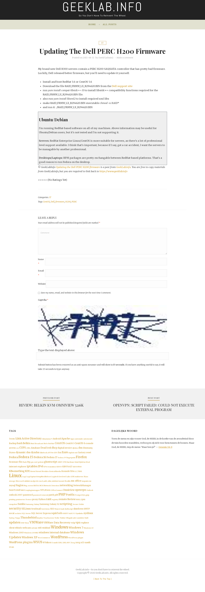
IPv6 (41, 466)
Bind (32, 444)
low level (62, 477)
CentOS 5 (69, 443)
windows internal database (54, 532)
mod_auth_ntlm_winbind (48, 481)
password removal (40, 495)
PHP (62, 494)
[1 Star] (39, 180)
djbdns (75, 448)
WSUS (37, 542)
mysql (12, 485)
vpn (78, 522)
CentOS (46, 201)
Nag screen (28, 486)
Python (42, 499)
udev (75, 518)
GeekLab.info (123, 167)
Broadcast (39, 444)
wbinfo (18, 528)
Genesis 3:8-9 (165, 447)
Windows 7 (76, 527)
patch (51, 495)
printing (12, 500)
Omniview (69, 490)
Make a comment (125, 57)
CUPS (22, 447)
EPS (55, 453)
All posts (110, 24)
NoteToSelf (15, 490)
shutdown (78, 509)
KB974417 (67, 466)
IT (102, 42)
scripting (66, 504)
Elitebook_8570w (47, 453)
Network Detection (51, 486)
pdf (56, 495)
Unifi (86, 518)
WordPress (59, 537)
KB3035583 (77, 467)
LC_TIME (78, 471)
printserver (20, 500)
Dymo (12, 452)
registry (55, 500)
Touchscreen (48, 518)
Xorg (73, 543)
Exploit (71, 453)
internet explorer (17, 466)
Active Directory (32, 438)
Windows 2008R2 (31, 533)
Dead (44, 447)
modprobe (34, 481)
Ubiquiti (69, 518)
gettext (41, 462)
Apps (72, 439)
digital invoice (65, 448)
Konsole (65, 471)
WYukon (47, 542)
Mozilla (67, 481)
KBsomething (16, 471)
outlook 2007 (15, 495)
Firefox (81, 457)
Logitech (55, 477)
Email (41, 272)
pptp (87, 495)
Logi (24, 477)
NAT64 (36, 486)
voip (73, 522)
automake (79, 439)
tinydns (40, 518)
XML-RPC (66, 543)
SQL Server (26, 513)
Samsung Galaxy (32, 504)
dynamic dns (23, 452)
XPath (11, 547)
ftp (28, 462)
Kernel (33, 471)
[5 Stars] (46, 180)
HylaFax (82, 462)
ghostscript (50, 461)
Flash (24, 462)
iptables (32, 466)
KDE (27, 471)
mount (61, 481)
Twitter (63, 518)
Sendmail (36, 509)
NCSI (42, 486)
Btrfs (46, 444)
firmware (59, 201)
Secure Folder (78, 504)
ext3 (76, 453)
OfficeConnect (57, 490)
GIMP (59, 462)
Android (57, 438)
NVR (48, 490)
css (17, 448)
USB (22, 523)
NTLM (43, 490)
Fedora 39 (62, 458)
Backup (13, 443)
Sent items (45, 509)
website (34, 528)
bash (19, 443)
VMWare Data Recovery (57, 522)
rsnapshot (13, 504)
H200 (68, 201)
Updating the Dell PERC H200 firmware (78, 167)
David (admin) (105, 57)
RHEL (78, 500)
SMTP (87, 509)
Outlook (90, 490)
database (35, 448)
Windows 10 (88, 528)
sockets (18, 513)
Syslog (12, 518)
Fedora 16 (40, 457)
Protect (29, 500)
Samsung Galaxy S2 (49, 504)
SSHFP (65, 513)
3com (12, 438)
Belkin (26, 443)
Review (71, 499)
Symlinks (79, 513)
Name (41, 261)
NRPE (23, 490)
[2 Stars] (41, 180)
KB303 (59, 467)
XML (60, 543)
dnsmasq (87, 448)
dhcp (54, 447)
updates (14, 522)
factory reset (84, 452)
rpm (83, 499)
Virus (27, 523)
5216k (18, 438)
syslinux (88, 513)
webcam (27, 528)
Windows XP (29, 537)
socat (11, 513)
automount (87, 439)
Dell (52, 201)
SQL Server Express (41, 513)
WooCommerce (44, 538)
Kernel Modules (42, 471)
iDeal (88, 462)
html (76, 462)
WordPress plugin (75, 538)
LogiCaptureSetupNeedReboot (38, 477)
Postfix (70, 494)
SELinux (26, 508)
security (15, 508)
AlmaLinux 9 (47, 439)
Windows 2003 (16, 532)
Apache (65, 438)
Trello (56, 518)
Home (92, 24)
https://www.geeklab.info (113, 171)
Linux (15, 475)
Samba (21, 504)
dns (80, 447)
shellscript (69, 509)
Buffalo (51, 444)
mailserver (79, 477)
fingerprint (70, 458)
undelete (80, 518)
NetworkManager (82, 485)
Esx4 (65, 452)
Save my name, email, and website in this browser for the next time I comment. (76, 293)
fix (20, 461)
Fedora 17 (52, 457)
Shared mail (59, 509)
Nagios (20, 485)
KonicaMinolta (55, 471)
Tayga (17, 518)
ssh (60, 513)
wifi (40, 528)
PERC (74, 201)
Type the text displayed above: (56, 350)
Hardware (70, 462)
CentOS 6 (80, 443)
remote (63, 499)
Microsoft (20, 481)
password (28, 495)
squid (54, 513)
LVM (72, 477)
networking (66, 485)
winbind (46, 528)
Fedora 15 (25, 457)
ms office (76, 480)
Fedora (13, 457)
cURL (28, 448)
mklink (27, 481)
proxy (35, 499)
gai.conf (34, 462)
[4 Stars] (44, 180)
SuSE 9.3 (71, 513)
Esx (59, 452)
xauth (55, 543)
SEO (52, 509)
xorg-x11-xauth (82, 542)
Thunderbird (28, 517)
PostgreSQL (80, 495)
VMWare (36, 522)
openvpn (80, 490)
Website (42, 284)
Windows (59, 527)
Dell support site (122, 86)
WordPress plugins (21, 542)
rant (48, 499)
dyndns (35, 452)
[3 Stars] (42, 180)
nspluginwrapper (33, 490)
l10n (72, 471)
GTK (64, 462)
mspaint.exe (86, 481)
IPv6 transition (50, 467)
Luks (68, 477)
